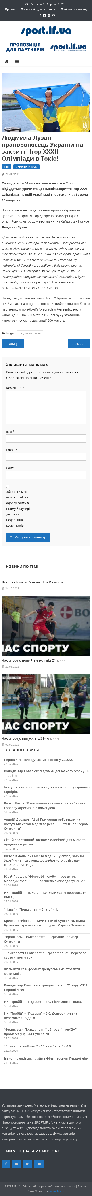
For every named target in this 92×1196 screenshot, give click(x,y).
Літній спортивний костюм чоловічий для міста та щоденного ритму (45, 842)
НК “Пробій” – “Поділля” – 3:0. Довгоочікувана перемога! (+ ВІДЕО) (40, 1015)
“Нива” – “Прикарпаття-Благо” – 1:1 (32, 909)
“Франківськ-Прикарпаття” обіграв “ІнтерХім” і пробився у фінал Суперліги (41, 1031)
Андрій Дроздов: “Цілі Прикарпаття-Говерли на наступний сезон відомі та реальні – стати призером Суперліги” (46, 823)
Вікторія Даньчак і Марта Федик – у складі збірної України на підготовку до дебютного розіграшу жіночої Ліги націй (44, 860)
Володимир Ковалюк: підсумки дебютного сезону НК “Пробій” (47, 773)
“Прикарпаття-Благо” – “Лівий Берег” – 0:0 (37, 1046)
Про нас (10, 9)
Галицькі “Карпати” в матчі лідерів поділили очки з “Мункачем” (16, 344)
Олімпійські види (26, 166)
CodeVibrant (56, 1191)
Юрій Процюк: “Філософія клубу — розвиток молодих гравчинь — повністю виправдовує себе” (44, 878)
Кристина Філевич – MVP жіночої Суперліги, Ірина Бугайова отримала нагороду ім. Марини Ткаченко (45, 923)
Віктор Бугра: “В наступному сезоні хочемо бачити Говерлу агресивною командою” (45, 805)
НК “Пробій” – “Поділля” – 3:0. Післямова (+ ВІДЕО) (43, 1002)
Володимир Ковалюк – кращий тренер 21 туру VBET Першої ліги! (45, 987)
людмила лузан (30, 333)
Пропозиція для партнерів (38, 9)
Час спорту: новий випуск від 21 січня (34, 660)
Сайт (10, 468)
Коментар (15, 388)
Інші (6, 166)
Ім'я (10, 432)
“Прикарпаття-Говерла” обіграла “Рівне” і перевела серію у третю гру (45, 955)
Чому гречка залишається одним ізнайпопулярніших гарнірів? (47, 789)
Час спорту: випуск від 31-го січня (30, 738)
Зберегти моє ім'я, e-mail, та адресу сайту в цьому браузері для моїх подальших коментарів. (18, 508)
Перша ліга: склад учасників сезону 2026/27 (39, 760)
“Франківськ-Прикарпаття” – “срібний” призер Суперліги (41, 939)
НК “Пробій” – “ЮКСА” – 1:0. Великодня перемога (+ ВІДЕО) (45, 894)
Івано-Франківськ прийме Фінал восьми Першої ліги (46, 1058)
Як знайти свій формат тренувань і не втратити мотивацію (42, 971)
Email (11, 450)
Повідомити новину (74, 9)
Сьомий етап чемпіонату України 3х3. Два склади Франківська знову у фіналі (81, 344)
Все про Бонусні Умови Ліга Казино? (32, 582)
